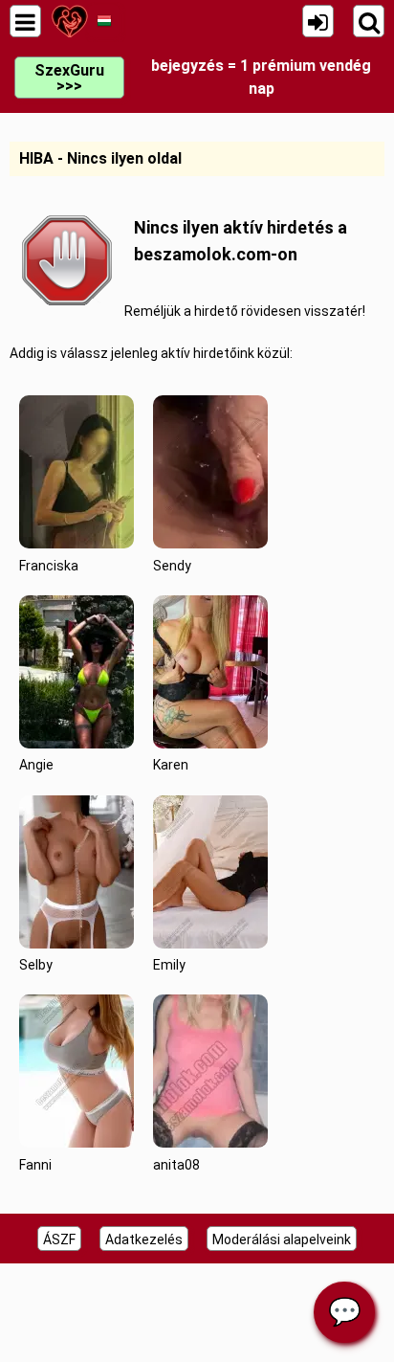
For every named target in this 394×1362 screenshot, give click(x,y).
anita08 (176, 1164)
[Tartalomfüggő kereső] (368, 21)
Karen (170, 764)
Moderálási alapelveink (281, 1239)
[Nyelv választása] (104, 21)
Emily (169, 964)
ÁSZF (59, 1239)
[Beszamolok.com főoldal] (69, 21)
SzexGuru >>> (69, 78)
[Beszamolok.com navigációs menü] (25, 21)
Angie (36, 764)
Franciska (48, 565)
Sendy (172, 565)
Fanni (35, 1164)
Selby (36, 964)
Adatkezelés (144, 1239)
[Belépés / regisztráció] (318, 21)
